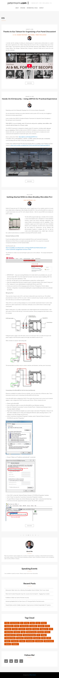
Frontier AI (21, 629)
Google (29, 629)
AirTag (26, 623)
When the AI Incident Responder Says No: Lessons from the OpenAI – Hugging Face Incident (27, 593)
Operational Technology (29, 635)
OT (38, 635)
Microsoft (40, 632)
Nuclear (47, 632)
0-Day (7, 623)
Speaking (22, 7)
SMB (43, 638)
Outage (43, 635)
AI (13, 34)
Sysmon (7, 641)
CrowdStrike (33, 626)
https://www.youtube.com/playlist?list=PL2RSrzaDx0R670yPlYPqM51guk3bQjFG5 (30, 145)
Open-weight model (10, 635)
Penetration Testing (10, 638)
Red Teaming (31, 34)
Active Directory (14, 623)
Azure (38, 623)
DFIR (47, 626)
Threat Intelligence (41, 34)
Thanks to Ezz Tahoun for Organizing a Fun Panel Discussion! (29, 31)
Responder (36, 638)
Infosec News (9, 632)
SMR (48, 638)
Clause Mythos (9, 626)
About (17, 7)
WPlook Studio (32, 674)
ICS (15, 34)
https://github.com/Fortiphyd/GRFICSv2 (28, 136)
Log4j (23, 632)
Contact (41, 7)
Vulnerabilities (30, 641)
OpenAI (19, 635)
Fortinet (15, 629)
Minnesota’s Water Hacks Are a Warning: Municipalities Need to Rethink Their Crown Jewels (27, 590)
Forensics (8, 629)
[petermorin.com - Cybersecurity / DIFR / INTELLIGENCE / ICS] (18, 3)
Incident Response (22, 34)
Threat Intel (14, 641)
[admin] (29, 38)
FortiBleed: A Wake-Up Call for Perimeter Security (17, 597)
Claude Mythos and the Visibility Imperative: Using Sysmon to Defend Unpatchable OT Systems (28, 605)
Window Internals (49, 641)
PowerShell (19, 638)
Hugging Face (44, 629)
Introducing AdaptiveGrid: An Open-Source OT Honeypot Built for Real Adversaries (25, 601)
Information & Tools (32, 7)
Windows (8, 644)
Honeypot (35, 629)
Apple (32, 623)
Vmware (22, 641)
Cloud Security (24, 626)
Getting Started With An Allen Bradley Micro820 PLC (29, 197)
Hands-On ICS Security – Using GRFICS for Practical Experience (29, 99)
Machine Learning (31, 632)
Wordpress (15, 644)
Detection (41, 626)
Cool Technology (28, 200)
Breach (43, 623)
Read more (29, 83)
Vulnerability (39, 641)
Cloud (16, 626)
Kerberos (17, 632)
